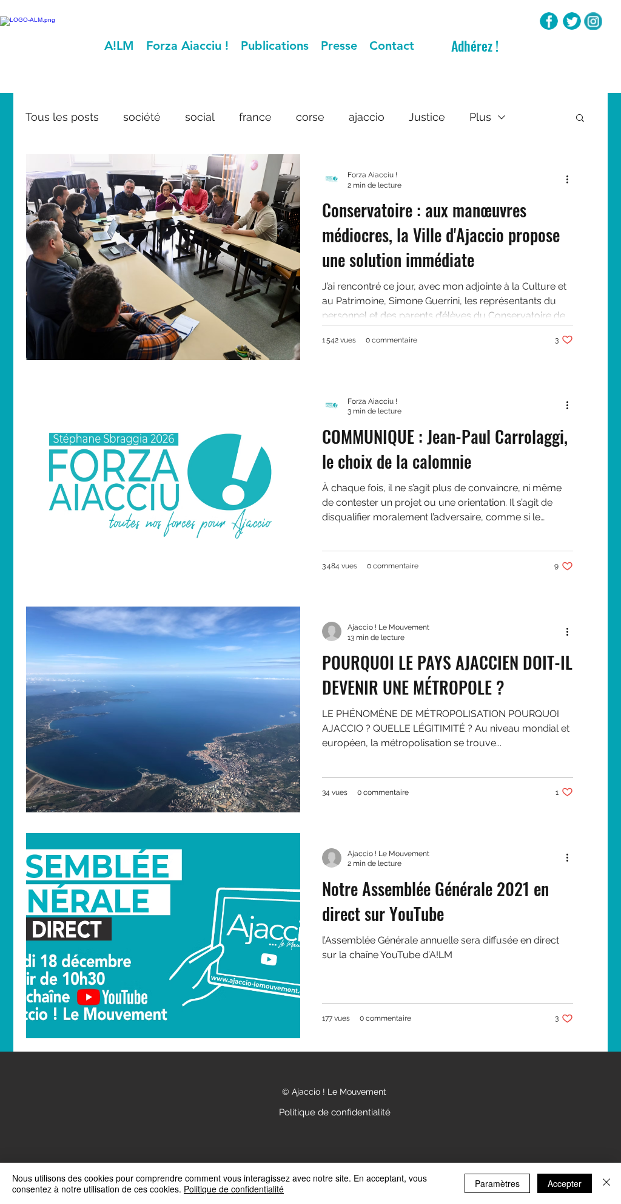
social (200, 117)
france (255, 117)
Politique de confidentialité (234, 1189)
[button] (580, 118)
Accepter (565, 1183)
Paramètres (497, 1183)
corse (310, 117)
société (142, 117)
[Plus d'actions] (571, 179)
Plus (480, 117)
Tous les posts (62, 117)
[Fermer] (606, 1183)
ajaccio (366, 117)
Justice (427, 117)
